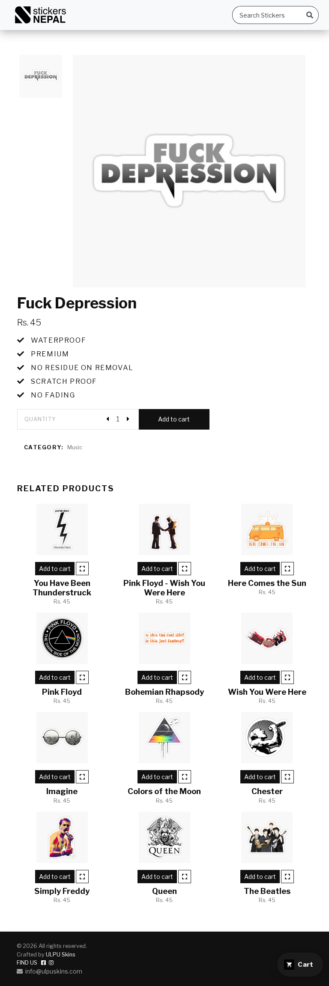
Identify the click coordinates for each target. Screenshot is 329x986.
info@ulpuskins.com (52, 971)
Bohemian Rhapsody (164, 692)
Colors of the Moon (164, 791)
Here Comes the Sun (267, 583)
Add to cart (174, 419)
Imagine (62, 791)
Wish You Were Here (267, 692)
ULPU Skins (60, 954)
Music (74, 447)
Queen (164, 891)
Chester (267, 791)
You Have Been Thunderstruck (62, 588)
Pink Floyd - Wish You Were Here (164, 588)
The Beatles (267, 891)
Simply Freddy (62, 891)
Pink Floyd (62, 692)
